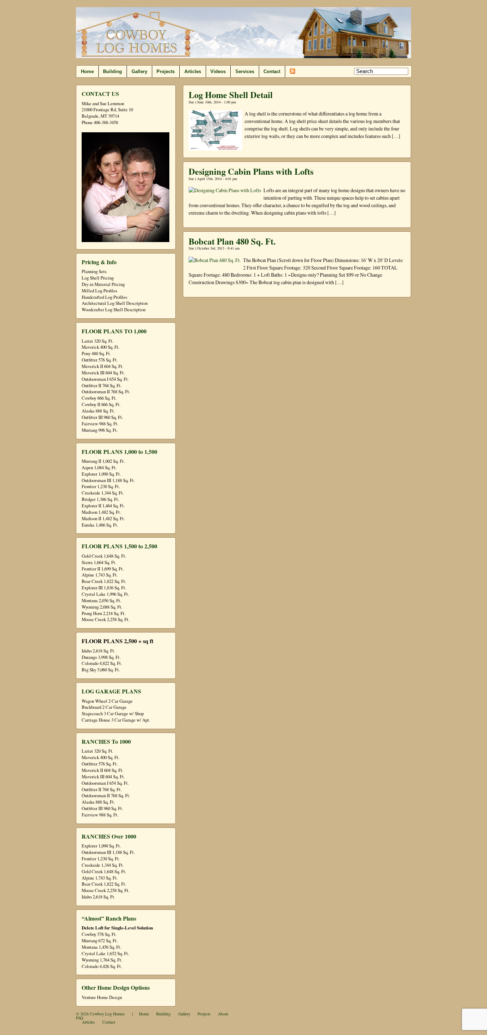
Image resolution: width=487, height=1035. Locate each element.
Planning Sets (94, 271)
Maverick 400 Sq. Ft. (100, 347)
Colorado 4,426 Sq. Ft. (102, 966)
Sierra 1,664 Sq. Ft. (99, 562)
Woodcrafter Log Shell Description (113, 310)
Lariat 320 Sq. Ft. (97, 341)
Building (112, 71)
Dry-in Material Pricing (103, 284)
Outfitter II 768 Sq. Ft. (102, 386)
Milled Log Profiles (99, 291)
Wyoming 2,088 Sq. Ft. (102, 607)
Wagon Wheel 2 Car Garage (107, 701)
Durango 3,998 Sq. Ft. (101, 657)
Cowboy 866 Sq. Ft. (99, 398)
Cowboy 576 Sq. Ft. (99, 934)
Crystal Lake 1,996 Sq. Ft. (105, 594)
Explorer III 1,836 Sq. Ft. (104, 588)
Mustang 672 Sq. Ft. (100, 941)
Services (244, 71)
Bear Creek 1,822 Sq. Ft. (104, 581)
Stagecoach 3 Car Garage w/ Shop (113, 714)
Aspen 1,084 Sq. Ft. (99, 468)
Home (87, 71)
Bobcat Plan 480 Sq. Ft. (232, 241)
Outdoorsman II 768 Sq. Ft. (106, 392)
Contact (271, 71)
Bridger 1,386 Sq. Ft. (100, 499)
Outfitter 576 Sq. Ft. (100, 360)
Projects (166, 71)
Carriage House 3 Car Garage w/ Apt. (116, 720)
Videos (218, 71)
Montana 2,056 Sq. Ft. (101, 601)
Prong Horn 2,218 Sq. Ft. (103, 613)
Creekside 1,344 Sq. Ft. (103, 493)
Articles (192, 71)
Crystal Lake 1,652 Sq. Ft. (105, 954)
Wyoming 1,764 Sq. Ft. (102, 960)
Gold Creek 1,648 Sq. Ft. (104, 556)
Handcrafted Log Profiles (104, 297)
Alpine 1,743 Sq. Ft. (100, 575)
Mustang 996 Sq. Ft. (100, 430)
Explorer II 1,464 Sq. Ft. (103, 506)
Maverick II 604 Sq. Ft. (102, 366)
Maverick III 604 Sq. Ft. (103, 373)
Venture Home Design (102, 997)
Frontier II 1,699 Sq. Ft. (103, 569)
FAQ (79, 1017)
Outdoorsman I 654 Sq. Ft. (105, 379)
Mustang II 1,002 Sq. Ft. (103, 461)
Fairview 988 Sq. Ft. (100, 424)
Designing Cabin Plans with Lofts (251, 171)
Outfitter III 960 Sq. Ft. (102, 417)
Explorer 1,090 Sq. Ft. (101, 474)
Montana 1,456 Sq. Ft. (101, 947)
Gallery (139, 71)
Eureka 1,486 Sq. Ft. (100, 525)
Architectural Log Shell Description (115, 303)
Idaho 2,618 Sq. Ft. (98, 651)
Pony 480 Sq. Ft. (96, 353)
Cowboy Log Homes (107, 1013)
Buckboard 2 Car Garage (104, 707)
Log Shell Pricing (98, 278)
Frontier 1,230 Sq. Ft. (101, 486)
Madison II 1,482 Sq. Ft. (103, 519)
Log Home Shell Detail (231, 94)
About (223, 1013)
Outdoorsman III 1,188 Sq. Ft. (108, 480)
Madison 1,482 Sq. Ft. (101, 512)
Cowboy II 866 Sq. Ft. (101, 404)
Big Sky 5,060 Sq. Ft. (101, 670)
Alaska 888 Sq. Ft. (98, 411)
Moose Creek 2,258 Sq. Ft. (105, 619)
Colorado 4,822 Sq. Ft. (102, 663)
